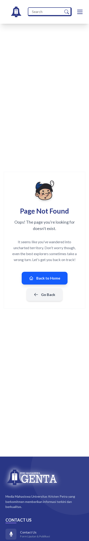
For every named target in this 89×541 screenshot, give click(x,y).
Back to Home (48, 278)
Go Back (48, 294)
